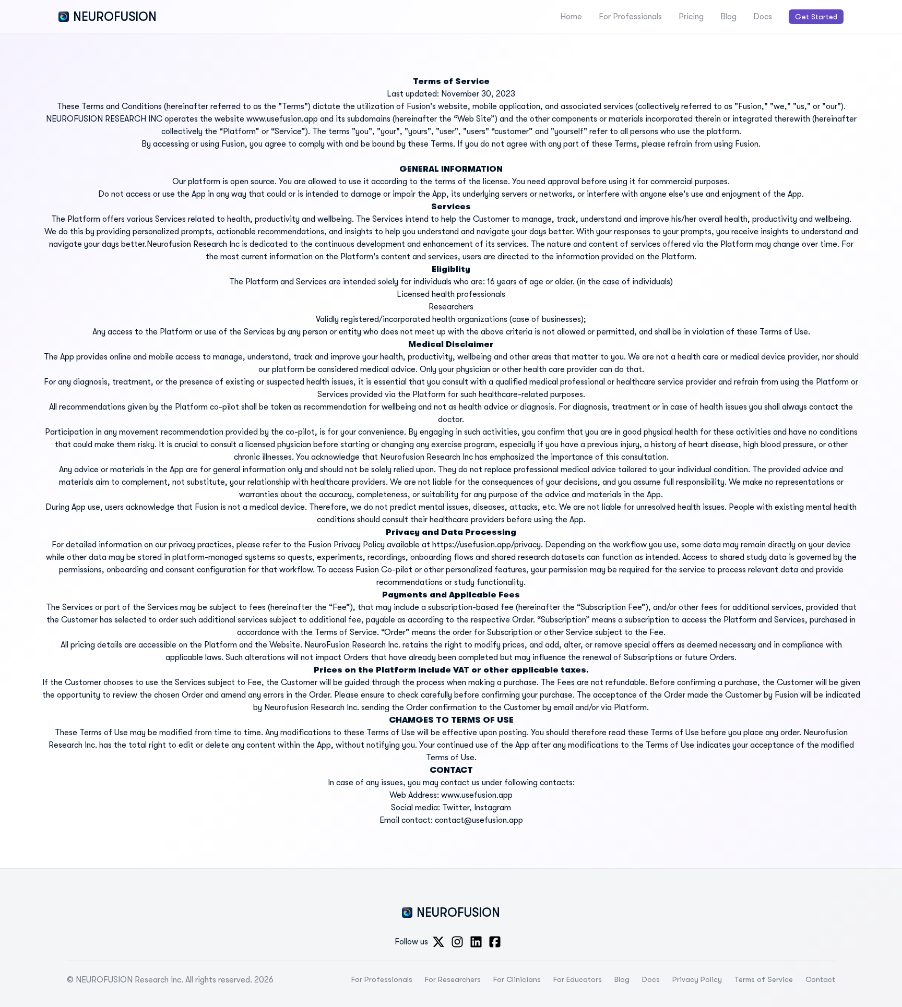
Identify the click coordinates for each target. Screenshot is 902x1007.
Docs (762, 16)
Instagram (492, 807)
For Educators (577, 979)
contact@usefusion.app (479, 820)
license (495, 181)
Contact (820, 979)
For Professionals (630, 16)
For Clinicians (517, 979)
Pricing (691, 16)
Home (571, 16)
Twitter (455, 807)
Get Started (816, 17)
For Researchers (453, 979)
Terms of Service (763, 979)
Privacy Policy (697, 979)
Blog (728, 16)
